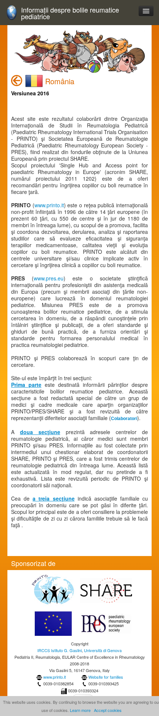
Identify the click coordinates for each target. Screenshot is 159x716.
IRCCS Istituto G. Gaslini (59, 650)
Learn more (80, 710)
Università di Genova (103, 650)
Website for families (105, 677)
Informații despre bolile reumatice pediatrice (70, 13)
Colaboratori (124, 418)
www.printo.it (49, 205)
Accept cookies (108, 710)
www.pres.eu (49, 278)
